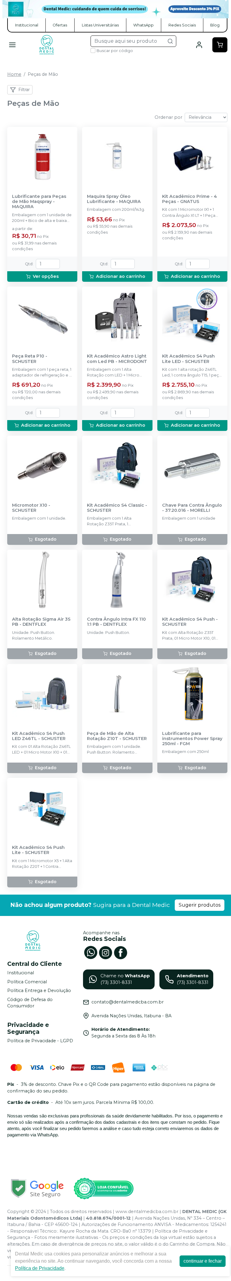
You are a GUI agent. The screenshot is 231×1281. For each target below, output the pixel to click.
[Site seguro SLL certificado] (37, 1189)
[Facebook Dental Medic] (120, 952)
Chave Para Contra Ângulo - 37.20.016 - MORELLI (192, 508)
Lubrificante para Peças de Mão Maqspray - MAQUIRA (39, 202)
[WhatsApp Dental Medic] (90, 952)
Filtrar (24, 89)
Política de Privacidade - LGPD (40, 1040)
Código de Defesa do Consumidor (30, 1003)
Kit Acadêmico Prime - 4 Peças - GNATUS (189, 199)
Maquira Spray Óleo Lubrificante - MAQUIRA (114, 199)
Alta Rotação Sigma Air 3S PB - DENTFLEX (41, 622)
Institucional (26, 25)
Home (14, 74)
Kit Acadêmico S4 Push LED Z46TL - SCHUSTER (39, 736)
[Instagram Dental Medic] (105, 952)
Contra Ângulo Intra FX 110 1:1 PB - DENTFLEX (116, 622)
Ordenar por (168, 117)
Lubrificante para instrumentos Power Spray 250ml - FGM (192, 739)
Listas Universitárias (100, 25)
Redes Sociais (182, 25)
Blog (215, 25)
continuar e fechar (202, 1261)
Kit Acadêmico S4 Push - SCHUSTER (190, 622)
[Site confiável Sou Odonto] (103, 1188)
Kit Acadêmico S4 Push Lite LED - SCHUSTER (188, 359)
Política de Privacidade (39, 1268)
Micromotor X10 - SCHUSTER (31, 508)
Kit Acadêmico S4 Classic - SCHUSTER (117, 508)
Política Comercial (27, 982)
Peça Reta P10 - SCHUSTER (29, 359)
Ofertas (60, 25)
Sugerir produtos (199, 905)
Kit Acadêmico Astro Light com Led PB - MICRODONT (117, 359)
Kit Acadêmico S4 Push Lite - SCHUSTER (38, 850)
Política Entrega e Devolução (39, 990)
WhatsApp (143, 25)
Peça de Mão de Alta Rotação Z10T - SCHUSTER (117, 736)
